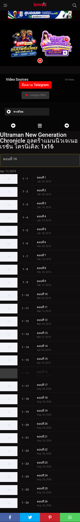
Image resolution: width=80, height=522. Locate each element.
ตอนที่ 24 (42, 475)
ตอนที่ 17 (42, 384)
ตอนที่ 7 (41, 255)
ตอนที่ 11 (42, 307)
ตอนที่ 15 (42, 358)
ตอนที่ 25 (42, 488)
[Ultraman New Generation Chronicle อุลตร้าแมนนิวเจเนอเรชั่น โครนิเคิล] (40, 125)
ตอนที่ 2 (41, 190)
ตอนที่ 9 (41, 281)
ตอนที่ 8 (41, 268)
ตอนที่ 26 (42, 501)
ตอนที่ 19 (42, 410)
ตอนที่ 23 (42, 462)
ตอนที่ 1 (41, 177)
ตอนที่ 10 (42, 294)
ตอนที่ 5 (41, 229)
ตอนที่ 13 (42, 332)
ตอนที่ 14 (42, 345)
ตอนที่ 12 (42, 319)
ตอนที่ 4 (41, 216)
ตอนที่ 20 (42, 423)
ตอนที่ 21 (42, 436)
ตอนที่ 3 (41, 203)
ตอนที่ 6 (41, 242)
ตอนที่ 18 (42, 397)
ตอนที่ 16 (42, 371)
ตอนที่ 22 (42, 449)
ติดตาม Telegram (35, 85)
